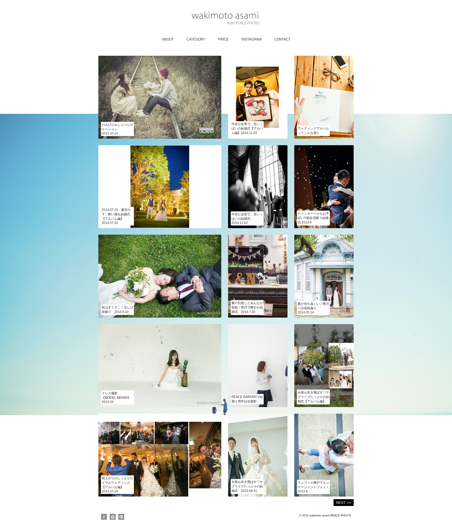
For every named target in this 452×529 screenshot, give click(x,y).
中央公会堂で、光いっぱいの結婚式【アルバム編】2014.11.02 (247, 128)
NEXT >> (343, 502)
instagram (251, 39)
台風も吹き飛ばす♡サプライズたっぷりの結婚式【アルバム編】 (313, 397)
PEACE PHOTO (340, 515)
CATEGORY (196, 39)
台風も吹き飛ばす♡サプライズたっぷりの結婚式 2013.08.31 (247, 486)
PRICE (223, 39)
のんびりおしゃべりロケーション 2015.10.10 (117, 129)
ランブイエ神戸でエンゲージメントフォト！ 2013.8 (313, 487)
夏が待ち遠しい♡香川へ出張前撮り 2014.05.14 (313, 308)
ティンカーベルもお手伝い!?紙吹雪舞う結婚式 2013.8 (313, 218)
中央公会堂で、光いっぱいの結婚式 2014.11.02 (247, 218)
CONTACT (282, 39)
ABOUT (168, 39)
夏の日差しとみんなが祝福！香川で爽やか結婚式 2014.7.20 (247, 307)
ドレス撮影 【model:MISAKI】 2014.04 (118, 397)
